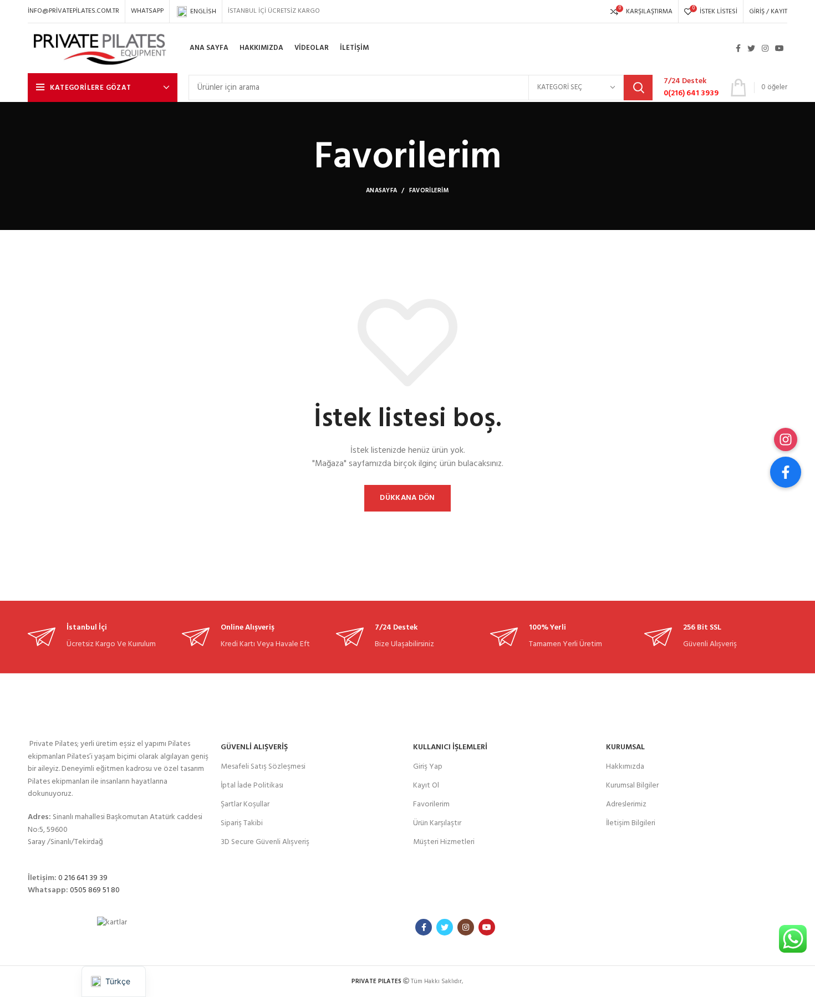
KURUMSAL (625, 747)
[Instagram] (785, 439)
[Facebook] (785, 472)
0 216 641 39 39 (83, 878)
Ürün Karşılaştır (437, 823)
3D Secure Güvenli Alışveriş (265, 842)
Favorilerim (431, 804)
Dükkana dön (407, 498)
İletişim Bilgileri (630, 823)
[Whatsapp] (793, 939)
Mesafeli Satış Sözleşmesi (263, 766)
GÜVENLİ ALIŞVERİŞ (254, 747)
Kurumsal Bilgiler (632, 785)
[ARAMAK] (638, 87)
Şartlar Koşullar (245, 804)
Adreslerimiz (626, 804)
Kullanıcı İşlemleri (450, 747)
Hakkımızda (625, 766)
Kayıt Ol (426, 785)
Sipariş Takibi (242, 823)
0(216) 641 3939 (691, 93)
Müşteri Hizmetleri (444, 842)
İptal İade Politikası (252, 785)
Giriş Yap (427, 766)
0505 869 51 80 (95, 890)
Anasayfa (381, 190)
